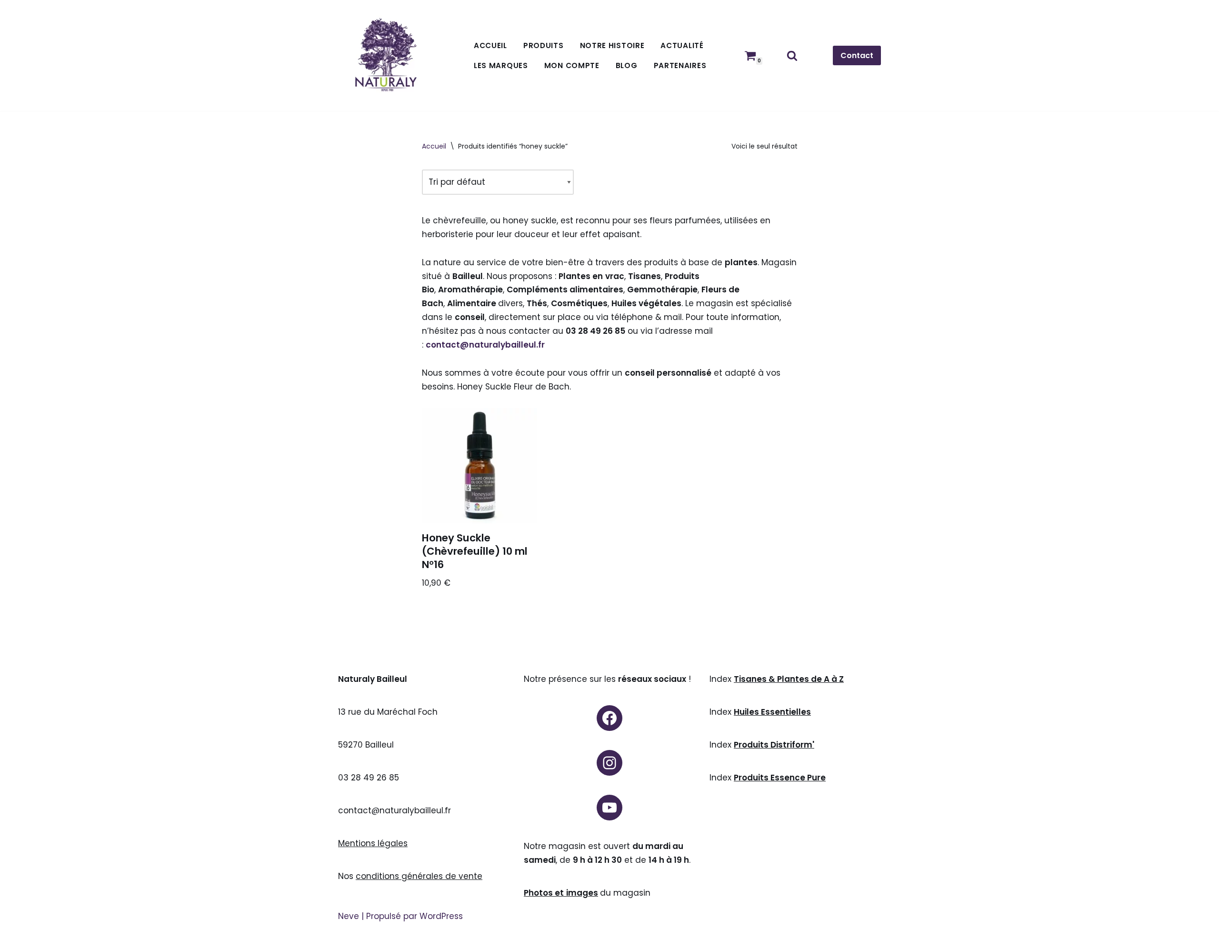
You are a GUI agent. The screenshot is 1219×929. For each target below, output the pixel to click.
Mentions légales (373, 843)
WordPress (441, 916)
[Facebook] (609, 718)
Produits (543, 45)
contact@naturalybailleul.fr (485, 344)
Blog (627, 65)
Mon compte (572, 65)
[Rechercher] (792, 55)
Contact (856, 55)
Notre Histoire (612, 45)
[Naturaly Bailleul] (385, 55)
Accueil (490, 45)
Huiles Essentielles (772, 712)
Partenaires (680, 65)
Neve (348, 916)
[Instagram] (609, 763)
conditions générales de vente (419, 876)
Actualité (681, 45)
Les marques (501, 65)
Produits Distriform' (774, 744)
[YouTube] (609, 807)
